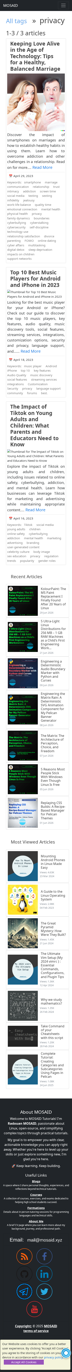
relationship (41, 187)
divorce (49, 236)
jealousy (29, 200)
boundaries (41, 218)
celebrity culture (18, 552)
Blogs (36, 1181)
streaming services (44, 379)
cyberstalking (39, 223)
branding (33, 543)
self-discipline (39, 227)
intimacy (13, 191)
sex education (16, 556)
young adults (16, 529)
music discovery (41, 375)
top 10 (25, 370)
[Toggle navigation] (63, 5)
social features (17, 379)
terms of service (36, 1331)
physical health (17, 214)
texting (33, 196)
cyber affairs (15, 245)
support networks (19, 259)
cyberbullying (16, 223)
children (34, 529)
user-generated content (23, 547)
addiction (29, 191)
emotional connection (22, 209)
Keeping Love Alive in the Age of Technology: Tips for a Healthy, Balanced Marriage (35, 56)
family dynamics (18, 218)
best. (44, 393)
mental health (50, 209)
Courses (36, 1195)
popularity (27, 561)
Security (12, 388)
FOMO (29, 241)
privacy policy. (54, 1357)
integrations (15, 384)
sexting (47, 196)
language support (48, 388)
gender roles (47, 561)
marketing (54, 538)
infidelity (13, 200)
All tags (16, 21)
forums (32, 393)
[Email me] (36, 1240)
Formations (36, 1208)
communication (18, 187)
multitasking (36, 245)
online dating (47, 241)
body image (41, 552)
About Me (36, 1221)
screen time (48, 191)
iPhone (12, 370)
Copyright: (23, 1326)
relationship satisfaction (23, 236)
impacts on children (20, 254)
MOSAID (10, 5)
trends (11, 561)
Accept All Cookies (23, 1362)
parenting (14, 241)
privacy (37, 214)
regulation (51, 556)
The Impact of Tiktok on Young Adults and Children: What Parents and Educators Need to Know (34, 425)
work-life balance (19, 205)
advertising (15, 543)
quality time (43, 205)
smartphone (32, 182)
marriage (51, 182)
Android (51, 366)
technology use (17, 232)
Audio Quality (16, 375)
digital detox (15, 250)
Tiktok (28, 525)
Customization (38, 384)
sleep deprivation (40, 250)
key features (42, 370)
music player (33, 366)
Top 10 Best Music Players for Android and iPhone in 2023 (35, 279)
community (15, 393)
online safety (16, 534)
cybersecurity (16, 227)
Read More (42, 167)
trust (56, 187)
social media (15, 196)
